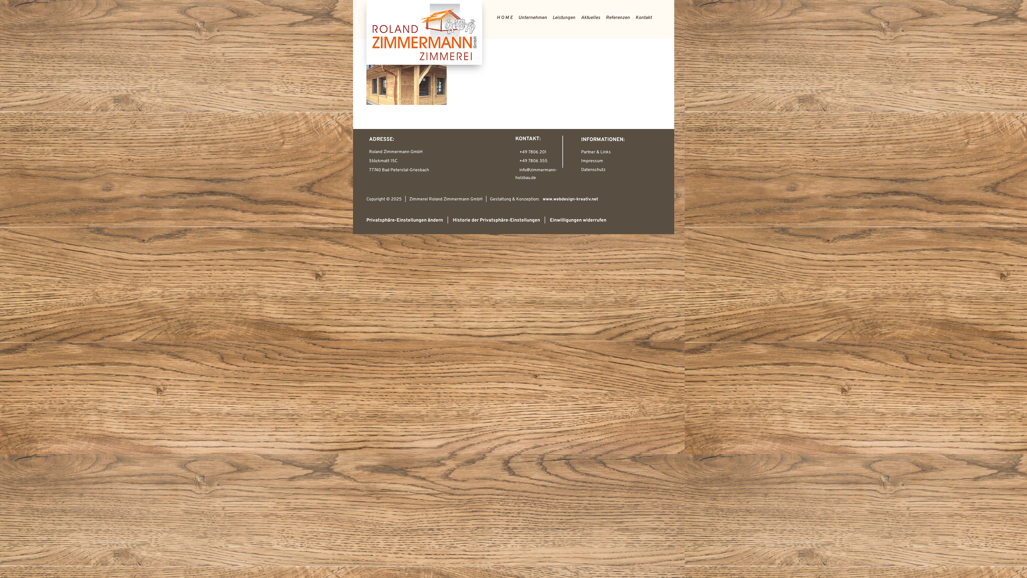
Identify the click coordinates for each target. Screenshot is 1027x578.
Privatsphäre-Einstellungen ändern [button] (404, 220)
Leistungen (564, 18)
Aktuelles (590, 18)
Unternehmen (532, 18)
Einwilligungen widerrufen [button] (578, 220)
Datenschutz (593, 170)
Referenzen (618, 18)
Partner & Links (596, 152)
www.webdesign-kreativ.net (570, 199)
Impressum (592, 161)
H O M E (505, 18)
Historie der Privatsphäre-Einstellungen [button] (496, 220)
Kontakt (643, 18)
